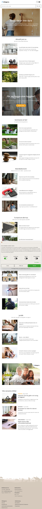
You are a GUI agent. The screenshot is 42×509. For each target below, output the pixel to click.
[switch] (15, 258)
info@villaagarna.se (8, 491)
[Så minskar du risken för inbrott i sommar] (9, 411)
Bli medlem (17, 502)
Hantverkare (21, 419)
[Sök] (37, 2)
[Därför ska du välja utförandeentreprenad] (9, 424)
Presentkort (17, 506)
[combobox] (18, 6)
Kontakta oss (4, 504)
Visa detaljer (36, 262)
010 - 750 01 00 (6, 489)
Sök (39, 6)
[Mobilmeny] (39, 2)
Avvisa (8, 265)
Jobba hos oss (4, 507)
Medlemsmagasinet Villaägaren (21, 504)
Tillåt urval (21, 265)
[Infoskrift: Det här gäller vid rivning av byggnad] (9, 398)
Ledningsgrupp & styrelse (7, 506)
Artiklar (20, 406)
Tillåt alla (34, 265)
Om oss (3, 502)
